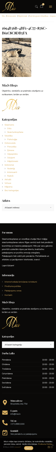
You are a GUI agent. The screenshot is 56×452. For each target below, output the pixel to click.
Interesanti (12, 172)
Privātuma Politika (45, 444)
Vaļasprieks (12, 154)
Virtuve (8, 183)
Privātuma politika (13, 286)
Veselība (9, 135)
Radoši (10, 175)
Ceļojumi (11, 157)
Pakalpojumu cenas (13, 290)
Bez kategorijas (12, 190)
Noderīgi (11, 168)
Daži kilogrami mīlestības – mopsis (42, 16)
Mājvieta (8, 186)
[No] (52, 445)
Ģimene (10, 150)
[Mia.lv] (9, 6)
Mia (3, 16)
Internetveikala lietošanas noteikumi (21, 282)
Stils (9, 128)
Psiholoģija (12, 139)
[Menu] (50, 6)
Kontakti (8, 295)
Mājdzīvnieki (22, 16)
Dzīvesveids (11, 16)
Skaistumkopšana (15, 132)
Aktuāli (8, 179)
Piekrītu (28, 448)
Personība (11, 146)
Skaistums (9, 124)
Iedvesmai (9, 165)
